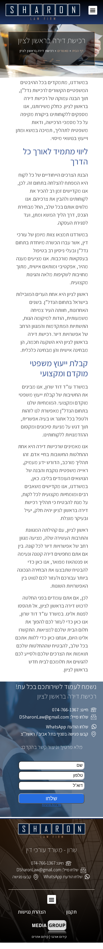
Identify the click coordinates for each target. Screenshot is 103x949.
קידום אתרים (40, 936)
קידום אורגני (59, 936)
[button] (92, 10)
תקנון (71, 911)
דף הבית (78, 50)
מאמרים (62, 50)
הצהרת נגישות (32, 911)
